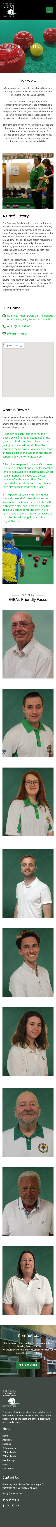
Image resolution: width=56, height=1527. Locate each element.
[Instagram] (13, 1505)
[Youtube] (17, 1505)
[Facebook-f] (3, 1505)
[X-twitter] (8, 1505)
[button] (49, 10)
